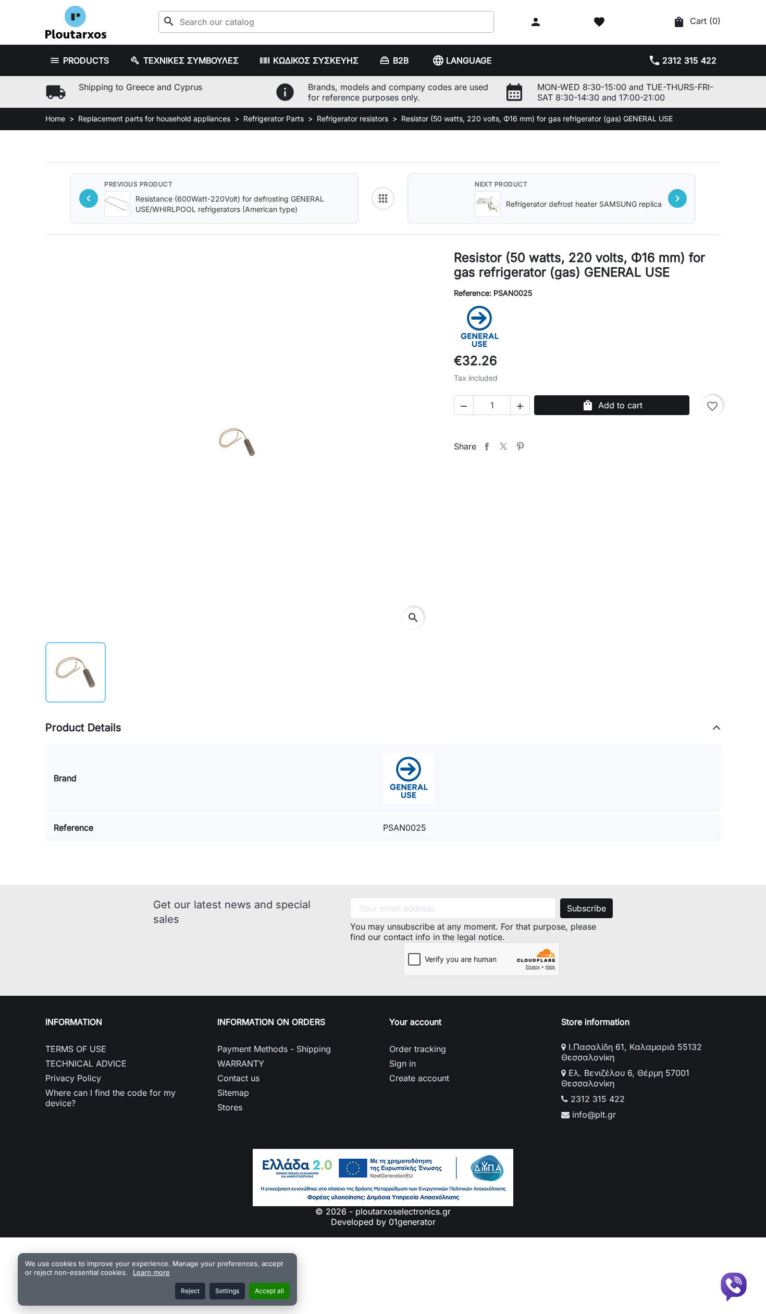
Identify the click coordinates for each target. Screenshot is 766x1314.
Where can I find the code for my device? (110, 1097)
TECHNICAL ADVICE (86, 1063)
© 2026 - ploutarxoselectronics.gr (383, 1211)
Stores (229, 1107)
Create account (419, 1078)
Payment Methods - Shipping (274, 1049)
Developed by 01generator (383, 1222)
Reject (190, 1291)
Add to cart (612, 405)
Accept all (269, 1291)
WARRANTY (240, 1063)
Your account (415, 1022)
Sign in (402, 1063)
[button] (537, 21)
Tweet (503, 446)
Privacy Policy (73, 1078)
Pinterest (520, 446)
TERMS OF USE (75, 1049)
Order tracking (417, 1049)
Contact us (238, 1078)
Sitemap (233, 1092)
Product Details (83, 727)
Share (486, 446)
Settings (227, 1291)
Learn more (151, 1272)
